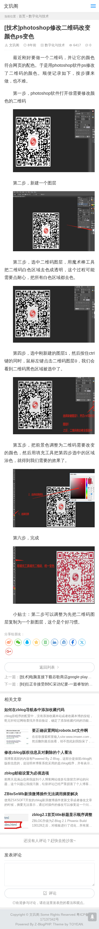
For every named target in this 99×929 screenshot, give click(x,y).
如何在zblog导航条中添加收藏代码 (34, 710)
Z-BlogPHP (43, 924)
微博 (8, 642)
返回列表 (47, 667)
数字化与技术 (39, 16)
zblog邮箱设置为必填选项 (26, 773)
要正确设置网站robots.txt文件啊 (60, 730)
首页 (22, 16)
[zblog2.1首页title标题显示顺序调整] (16, 820)
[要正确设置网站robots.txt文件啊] (16, 736)
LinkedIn (54, 642)
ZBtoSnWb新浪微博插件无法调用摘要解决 (41, 794)
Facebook (72, 642)
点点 (63, 642)
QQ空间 (36, 642)
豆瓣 (45, 642)
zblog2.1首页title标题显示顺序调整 (62, 815)
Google (8, 651)
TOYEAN (76, 924)
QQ (27, 642)
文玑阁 (11, 6)
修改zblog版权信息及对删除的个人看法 (38, 752)
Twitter (82, 642)
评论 (52, 893)
